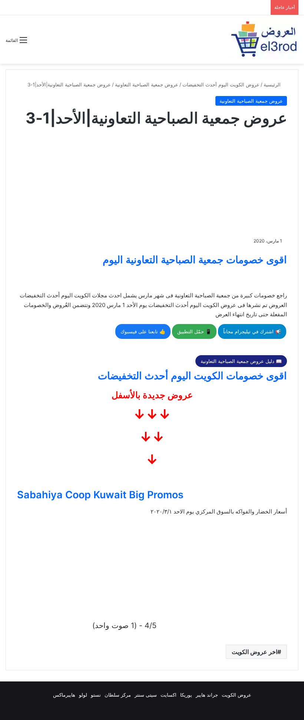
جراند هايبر (207, 695)
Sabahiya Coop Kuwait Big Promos (100, 495)
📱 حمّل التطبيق (194, 331)
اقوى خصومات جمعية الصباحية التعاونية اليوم (195, 260)
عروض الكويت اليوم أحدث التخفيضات (221, 84)
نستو (96, 695)
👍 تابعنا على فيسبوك (142, 331)
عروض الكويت (236, 695)
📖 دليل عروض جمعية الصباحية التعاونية (241, 361)
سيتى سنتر (146, 695)
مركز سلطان (118, 695)
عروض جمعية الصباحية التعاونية (146, 84)
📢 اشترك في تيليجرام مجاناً (252, 331)
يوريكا (186, 695)
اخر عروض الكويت (254, 651)
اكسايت (168, 695)
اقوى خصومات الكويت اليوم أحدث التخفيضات (192, 376)
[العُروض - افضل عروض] (263, 39)
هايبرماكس (64, 695)
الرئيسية (273, 84)
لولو (83, 695)
